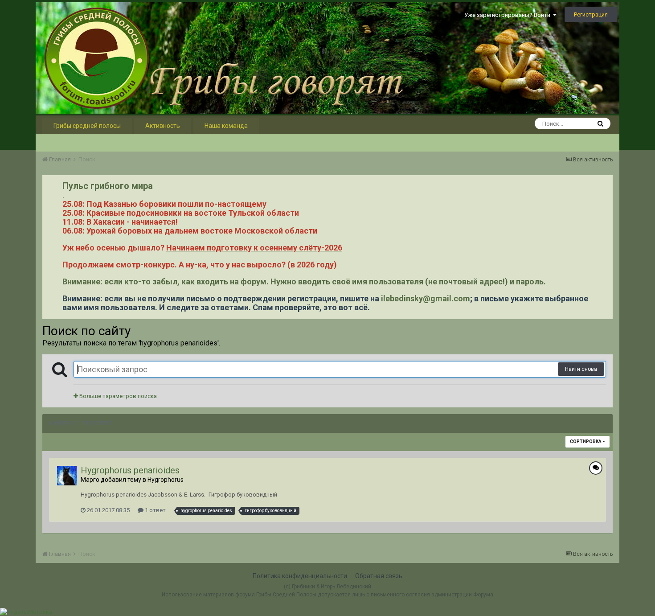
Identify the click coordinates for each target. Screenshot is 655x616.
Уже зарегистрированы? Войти (508, 15)
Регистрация (591, 14)
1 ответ (154, 510)
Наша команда (226, 125)
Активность (162, 125)
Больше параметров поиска (117, 396)
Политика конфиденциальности (300, 575)
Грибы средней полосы (87, 125)
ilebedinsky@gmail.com (425, 298)
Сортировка (586, 441)
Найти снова (581, 369)
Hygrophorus (165, 479)
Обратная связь (378, 575)
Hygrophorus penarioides (130, 470)
